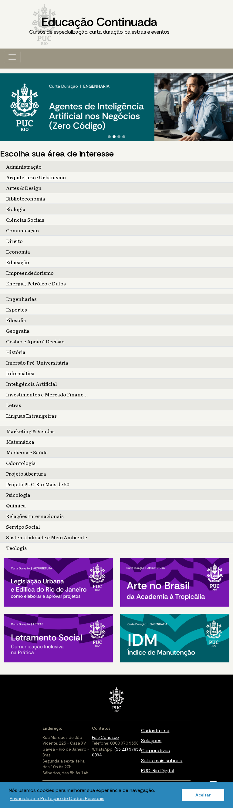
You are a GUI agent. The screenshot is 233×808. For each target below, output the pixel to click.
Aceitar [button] (203, 795)
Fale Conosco (105, 737)
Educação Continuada (99, 24)
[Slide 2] (114, 136)
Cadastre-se (155, 730)
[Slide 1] (109, 136)
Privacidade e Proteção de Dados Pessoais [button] (57, 798)
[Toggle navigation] (12, 57)
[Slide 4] (123, 136)
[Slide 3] (118, 136)
